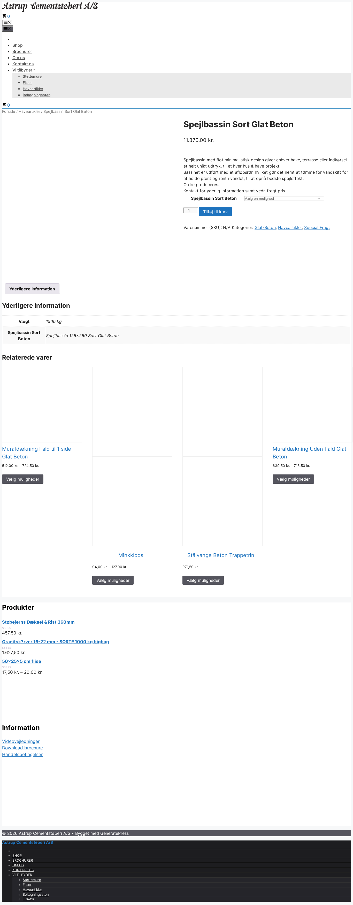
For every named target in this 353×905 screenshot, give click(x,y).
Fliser (27, 82)
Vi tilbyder (22, 70)
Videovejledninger (21, 741)
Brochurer (22, 51)
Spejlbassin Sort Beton (214, 198)
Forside (8, 111)
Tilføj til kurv (215, 211)
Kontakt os (23, 63)
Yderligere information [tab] (32, 288)
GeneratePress (114, 833)
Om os (18, 57)
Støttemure (32, 76)
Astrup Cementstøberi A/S (27, 842)
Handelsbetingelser (22, 754)
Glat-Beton (265, 227)
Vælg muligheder (22, 479)
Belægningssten (36, 95)
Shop (17, 45)
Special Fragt (317, 227)
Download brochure (22, 747)
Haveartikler (33, 88)
